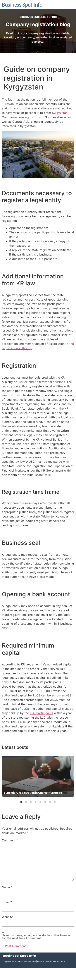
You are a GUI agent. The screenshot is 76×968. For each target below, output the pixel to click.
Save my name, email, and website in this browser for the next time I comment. (37, 937)
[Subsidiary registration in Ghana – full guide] (38, 776)
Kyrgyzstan (59, 113)
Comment (10, 840)
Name (7, 887)
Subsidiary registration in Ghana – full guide (33, 792)
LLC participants (41, 713)
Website (7, 916)
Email (7, 902)
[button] (61, 4)
